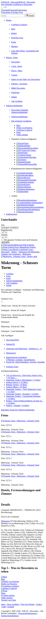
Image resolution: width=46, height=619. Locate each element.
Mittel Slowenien (18, 88)
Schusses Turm (12, 367)
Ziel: (3, 225)
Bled (13, 29)
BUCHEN (5, 242)
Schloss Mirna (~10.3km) (16, 387)
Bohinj (14, 33)
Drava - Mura (16, 71)
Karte (8, 278)
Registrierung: (6, 230)
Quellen (28, 155)
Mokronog (26, 254)
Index (3, 604)
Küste (13, 42)
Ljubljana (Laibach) (19, 25)
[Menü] (5, 8)
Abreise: (4, 235)
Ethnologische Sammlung (16, 357)
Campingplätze (37, 202)
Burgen (27, 178)
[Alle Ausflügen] (2, 301)
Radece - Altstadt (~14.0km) (17, 405)
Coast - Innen (16, 66)
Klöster (27, 184)
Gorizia (14, 75)
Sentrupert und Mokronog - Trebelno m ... (24, 349)
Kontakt (11, 607)
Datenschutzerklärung (10, 616)
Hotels (8, 20)
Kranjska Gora (17, 38)
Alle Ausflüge (16, 101)
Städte (25, 191)
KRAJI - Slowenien (27, 2)
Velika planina (22, 135)
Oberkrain (15, 92)
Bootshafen (32, 200)
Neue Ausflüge (13, 604)
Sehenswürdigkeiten (14, 106)
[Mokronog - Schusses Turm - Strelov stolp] (19, 256)
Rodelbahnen (34, 209)
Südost (14, 97)
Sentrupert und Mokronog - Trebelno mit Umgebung (21, 253)
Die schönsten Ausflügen (21, 121)
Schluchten (31, 157)
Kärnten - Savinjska (19, 84)
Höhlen (27, 146)
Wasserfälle (32, 164)
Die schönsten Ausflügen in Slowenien (16, 4)
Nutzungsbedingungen (27, 613)
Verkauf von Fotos (8, 600)
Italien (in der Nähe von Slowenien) (25, 79)
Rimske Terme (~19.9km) (16, 385)
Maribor (14, 46)
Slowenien (15, 62)
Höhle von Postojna (24, 128)
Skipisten (29, 212)
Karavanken (33, 148)
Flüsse (26, 143)
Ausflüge (10, 274)
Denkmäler (31, 180)
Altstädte (29, 173)
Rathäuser (30, 189)
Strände (28, 162)
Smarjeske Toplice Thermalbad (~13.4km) (23, 380)
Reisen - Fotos (12, 57)
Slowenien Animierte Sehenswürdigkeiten (19, 111)
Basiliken (29, 175)
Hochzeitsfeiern (37, 207)
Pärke (25, 153)
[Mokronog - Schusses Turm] (20, 421)
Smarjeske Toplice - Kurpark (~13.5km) (22, 394)
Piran (18, 132)
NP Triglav (31, 150)
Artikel (39, 604)
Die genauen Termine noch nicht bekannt (20, 240)
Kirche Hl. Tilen (12, 362)
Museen (28, 187)
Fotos (8, 276)
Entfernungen (11, 214)
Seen (24, 160)
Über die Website (27, 604)
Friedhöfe (30, 182)
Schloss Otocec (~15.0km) (17, 382)
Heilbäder (30, 205)
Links (4, 607)
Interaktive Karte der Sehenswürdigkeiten (17, 410)
